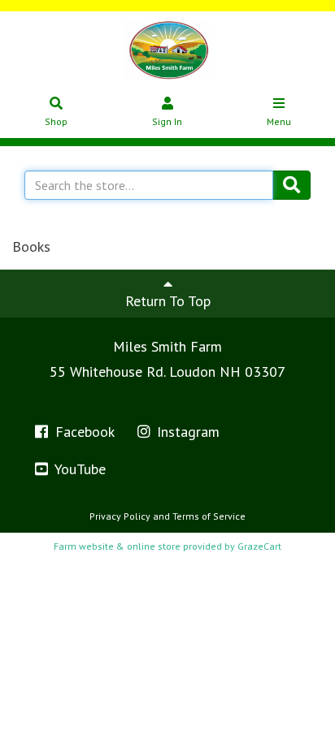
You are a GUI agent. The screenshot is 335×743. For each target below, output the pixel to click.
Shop (56, 121)
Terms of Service (209, 516)
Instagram (186, 431)
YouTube (78, 469)
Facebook (83, 431)
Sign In (167, 121)
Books (31, 246)
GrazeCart (259, 546)
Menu (279, 121)
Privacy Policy (119, 516)
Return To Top (168, 301)
